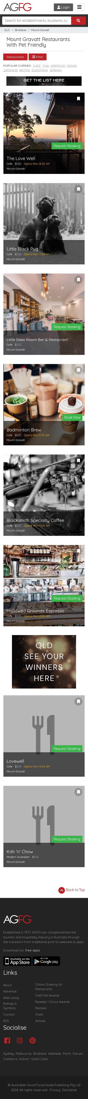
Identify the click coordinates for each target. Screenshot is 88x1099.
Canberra (10, 1059)
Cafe (37, 66)
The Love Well (21, 158)
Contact (9, 1014)
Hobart (24, 1059)
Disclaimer (69, 1090)
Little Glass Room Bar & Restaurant (37, 340)
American (58, 66)
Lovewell (15, 761)
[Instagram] (21, 1040)
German (56, 70)
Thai (45, 66)
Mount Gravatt (40, 30)
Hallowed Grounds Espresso (35, 610)
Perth (67, 1054)
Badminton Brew (24, 429)
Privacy (55, 1090)
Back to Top (75, 890)
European (40, 70)
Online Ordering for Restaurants (48, 987)
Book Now (72, 417)
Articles (40, 1021)
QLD (7, 30)
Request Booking (67, 146)
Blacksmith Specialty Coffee (35, 520)
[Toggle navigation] (79, 7)
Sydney (8, 1054)
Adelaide (54, 1054)
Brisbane (20, 30)
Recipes (40, 1008)
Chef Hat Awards (47, 995)
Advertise (9, 991)
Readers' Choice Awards (52, 1002)
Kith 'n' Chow (20, 851)
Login (65, 7)
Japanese (10, 70)
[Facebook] (8, 1040)
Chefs (39, 1014)
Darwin (78, 1054)
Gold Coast (39, 1059)
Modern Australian (18, 857)
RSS (6, 1021)
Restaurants (15, 57)
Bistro (24, 70)
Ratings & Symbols (10, 1006)
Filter (39, 57)
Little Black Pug (22, 248)
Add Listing (11, 998)
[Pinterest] (33, 1040)
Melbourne (24, 1054)
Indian (72, 66)
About (7, 985)
